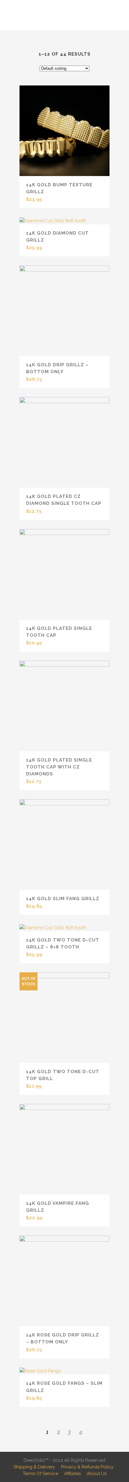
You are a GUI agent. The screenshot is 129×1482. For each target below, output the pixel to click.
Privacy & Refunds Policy (87, 1467)
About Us (96, 1473)
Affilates (72, 1473)
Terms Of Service (40, 1473)
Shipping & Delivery (34, 1467)
